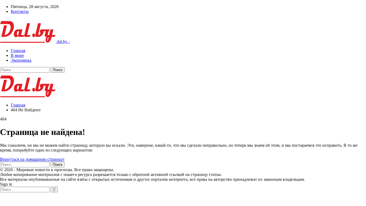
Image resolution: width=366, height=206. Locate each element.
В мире (17, 55)
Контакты (20, 11)
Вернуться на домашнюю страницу (32, 159)
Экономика (21, 60)
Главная (18, 50)
